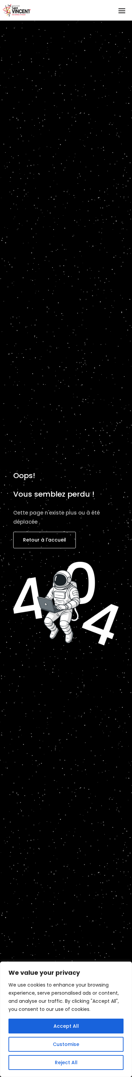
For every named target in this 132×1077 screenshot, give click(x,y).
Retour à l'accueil (44, 539)
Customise (66, 1044)
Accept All (66, 1026)
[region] (66, 1019)
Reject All (66, 1062)
